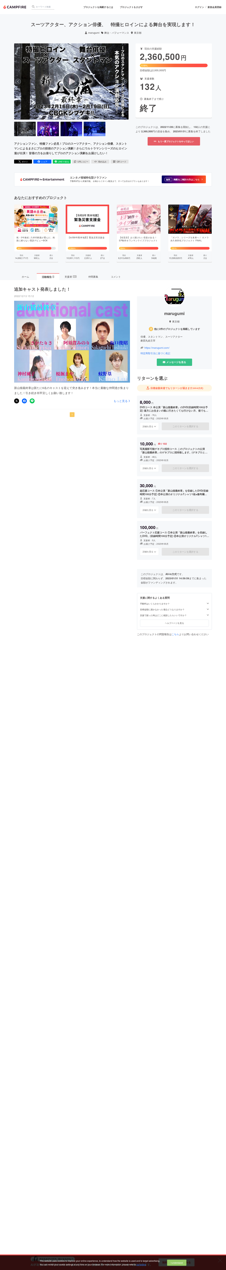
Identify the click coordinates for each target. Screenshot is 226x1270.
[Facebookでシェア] (24, 400)
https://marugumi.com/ (157, 347)
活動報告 (48, 277)
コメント (116, 276)
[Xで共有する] (16, 400)
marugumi (93, 32)
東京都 (137, 32)
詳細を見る (148, 426)
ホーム (25, 276)
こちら (175, 634)
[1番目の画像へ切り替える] (25, 129)
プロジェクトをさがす (131, 7)
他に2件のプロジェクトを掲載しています (177, 329)
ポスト (25, 161)
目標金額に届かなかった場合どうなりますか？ (162, 609)
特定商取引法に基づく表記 (155, 353)
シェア (44, 161)
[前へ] (18, 81)
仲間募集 (93, 276)
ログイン (199, 7)
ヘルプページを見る (174, 622)
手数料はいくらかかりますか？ (155, 603)
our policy (141, 1264)
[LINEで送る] (32, 400)
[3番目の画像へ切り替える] (71, 129)
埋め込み (102, 161)
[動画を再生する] (71, 81)
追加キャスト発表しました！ (42, 289)
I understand (177, 1262)
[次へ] (124, 81)
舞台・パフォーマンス (116, 32)
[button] (184, 179)
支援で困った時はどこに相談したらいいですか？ (163, 615)
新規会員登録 (214, 7)
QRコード (121, 161)
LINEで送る (63, 161)
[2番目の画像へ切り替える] (48, 129)
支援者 (70, 276)
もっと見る (121, 401)
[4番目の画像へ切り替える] (94, 129)
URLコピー (83, 161)
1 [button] (72, 414)
